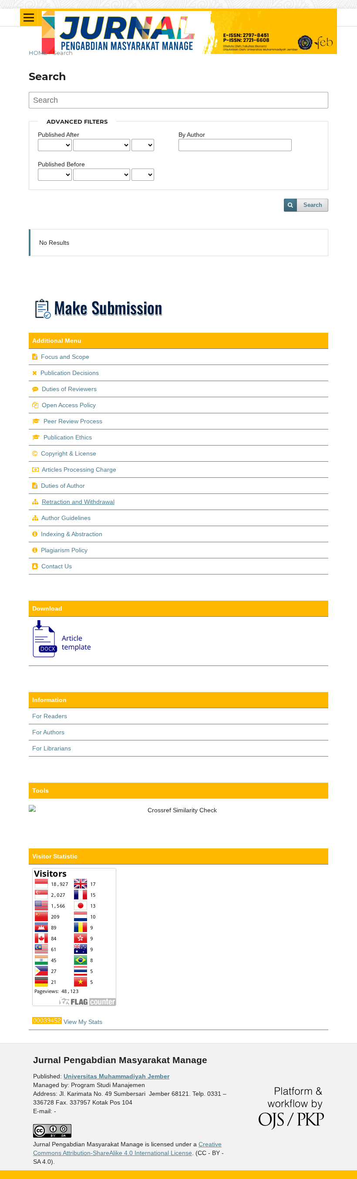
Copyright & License (68, 453)
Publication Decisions (69, 372)
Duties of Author (63, 485)
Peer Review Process (73, 421)
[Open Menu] (28, 17)
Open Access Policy (69, 405)
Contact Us (56, 566)
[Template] (62, 657)
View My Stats (83, 1021)
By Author (191, 134)
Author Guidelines (66, 517)
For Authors (48, 732)
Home (38, 52)
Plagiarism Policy (64, 550)
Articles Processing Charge (78, 469)
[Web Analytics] (47, 1021)
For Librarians (51, 748)
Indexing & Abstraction (71, 533)
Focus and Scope (65, 356)
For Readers (49, 716)
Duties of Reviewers (69, 388)
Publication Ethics (68, 437)
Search (312, 205)
